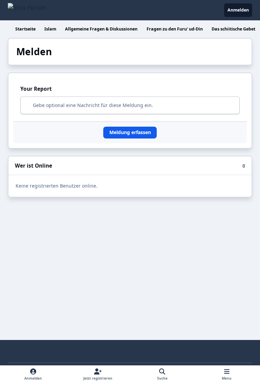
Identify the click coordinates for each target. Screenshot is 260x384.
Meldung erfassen (130, 132)
